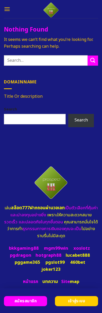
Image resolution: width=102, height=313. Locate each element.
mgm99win (56, 248)
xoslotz (81, 248)
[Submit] (93, 61)
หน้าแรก (30, 281)
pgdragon (20, 255)
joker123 (51, 269)
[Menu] (7, 9)
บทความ (50, 281)
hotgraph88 (48, 255)
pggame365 (27, 262)
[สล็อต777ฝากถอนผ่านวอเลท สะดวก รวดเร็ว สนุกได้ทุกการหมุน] (51, 9)
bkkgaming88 (24, 248)
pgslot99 (55, 262)
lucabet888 (78, 255)
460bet (77, 262)
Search (10, 109)
